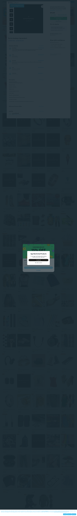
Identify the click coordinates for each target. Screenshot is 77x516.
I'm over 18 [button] (38, 260)
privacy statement (45, 510)
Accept (65, 514)
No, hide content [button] (38, 262)
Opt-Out (69, 514)
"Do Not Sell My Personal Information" (60, 511)
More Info (73, 514)
